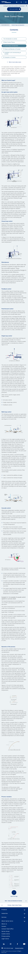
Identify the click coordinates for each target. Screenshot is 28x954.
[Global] (17, 2)
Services (4, 917)
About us (4, 924)
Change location (19, 948)
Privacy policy (6, 936)
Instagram (10, 944)
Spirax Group (5, 931)
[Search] (21, 2)
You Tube (24, 944)
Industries (5, 913)
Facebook (17, 944)
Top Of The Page (14, 896)
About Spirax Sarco (7, 921)
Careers (4, 926)
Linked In (4, 944)
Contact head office (7, 929)
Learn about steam (6, 25)
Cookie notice (6, 934)
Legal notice (5, 938)
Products (4, 909)
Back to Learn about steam (15, 62)
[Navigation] (26, 2)
